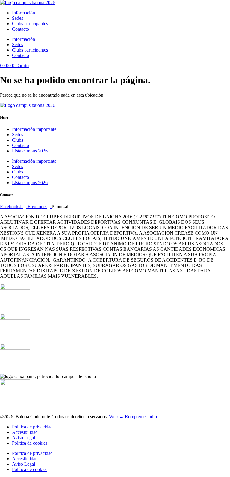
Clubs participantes (30, 23)
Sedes (17, 18)
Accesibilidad (25, 432)
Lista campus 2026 (30, 150)
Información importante (34, 129)
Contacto (20, 29)
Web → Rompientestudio (133, 416)
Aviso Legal (23, 437)
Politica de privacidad (32, 426)
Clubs (17, 139)
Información (23, 12)
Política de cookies (29, 443)
